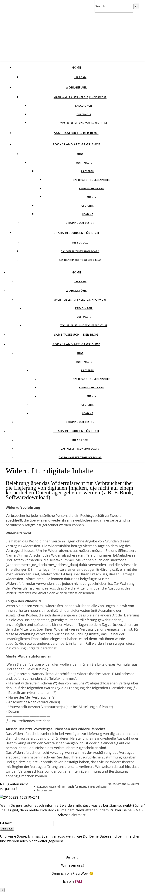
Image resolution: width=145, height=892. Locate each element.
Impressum (44, 790)
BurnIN (91, 197)
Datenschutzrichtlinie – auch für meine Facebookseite (71, 786)
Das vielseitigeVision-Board (80, 251)
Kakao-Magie (84, 105)
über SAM (80, 77)
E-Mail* (6, 823)
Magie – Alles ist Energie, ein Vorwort (80, 97)
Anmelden (7, 828)
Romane (87, 214)
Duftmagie (83, 114)
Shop (80, 154)
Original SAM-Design (80, 223)
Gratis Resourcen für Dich (76, 233)
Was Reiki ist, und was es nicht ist (83, 122)
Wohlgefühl (76, 87)
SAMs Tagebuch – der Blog (76, 133)
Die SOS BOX (80, 242)
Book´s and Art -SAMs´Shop (76, 144)
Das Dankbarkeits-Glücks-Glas (80, 260)
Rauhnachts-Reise (91, 188)
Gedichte (87, 205)
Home (76, 67)
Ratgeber (87, 171)
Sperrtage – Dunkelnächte (91, 180)
